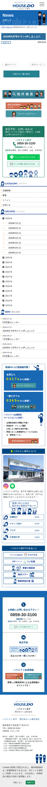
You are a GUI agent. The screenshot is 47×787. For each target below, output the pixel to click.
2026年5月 (13, 233)
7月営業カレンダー (11, 339)
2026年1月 (13, 253)
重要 (5, 195)
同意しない (17, 782)
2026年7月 (13, 223)
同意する (30, 782)
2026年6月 (13, 228)
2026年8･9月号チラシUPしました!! (18, 331)
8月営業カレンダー (11, 322)
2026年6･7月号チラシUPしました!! (18, 348)
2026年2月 (13, 248)
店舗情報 (7, 190)
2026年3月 (13, 243)
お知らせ (7, 205)
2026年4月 (13, 238)
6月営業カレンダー (11, 356)
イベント (7, 200)
